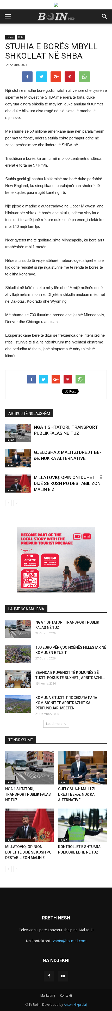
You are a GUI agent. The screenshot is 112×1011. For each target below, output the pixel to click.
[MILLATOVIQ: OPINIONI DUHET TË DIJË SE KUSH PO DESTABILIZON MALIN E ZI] (18, 484)
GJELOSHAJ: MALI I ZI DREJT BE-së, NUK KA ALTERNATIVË (76, 794)
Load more (54, 723)
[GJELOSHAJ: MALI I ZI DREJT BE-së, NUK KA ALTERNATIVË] (18, 458)
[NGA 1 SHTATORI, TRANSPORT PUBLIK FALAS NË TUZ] (18, 433)
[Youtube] (63, 976)
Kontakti (66, 995)
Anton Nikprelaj (75, 1004)
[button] (104, 16)
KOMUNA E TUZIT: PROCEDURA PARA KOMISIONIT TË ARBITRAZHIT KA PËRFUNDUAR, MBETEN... (66, 703)
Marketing (47, 995)
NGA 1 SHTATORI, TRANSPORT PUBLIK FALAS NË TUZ (28, 794)
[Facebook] (49, 976)
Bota (20, 37)
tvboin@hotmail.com (69, 940)
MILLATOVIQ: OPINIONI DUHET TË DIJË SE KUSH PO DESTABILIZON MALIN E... (28, 852)
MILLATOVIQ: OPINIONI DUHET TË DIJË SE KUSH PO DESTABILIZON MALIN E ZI (68, 483)
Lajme (10, 37)
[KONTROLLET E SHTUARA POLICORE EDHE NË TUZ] (82, 825)
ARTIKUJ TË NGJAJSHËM (29, 413)
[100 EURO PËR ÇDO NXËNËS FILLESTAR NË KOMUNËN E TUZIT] (18, 654)
